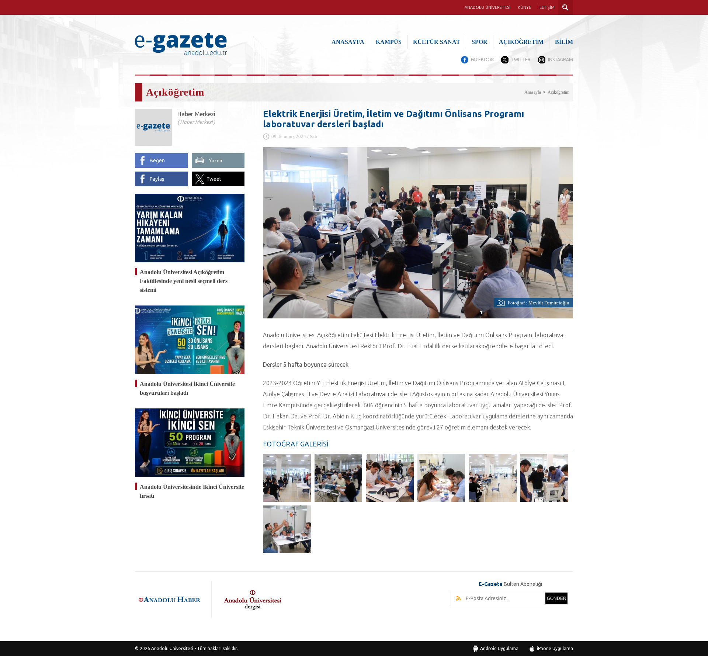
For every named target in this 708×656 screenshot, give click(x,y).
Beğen (157, 160)
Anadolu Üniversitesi (172, 648)
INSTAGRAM (560, 59)
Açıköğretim (558, 92)
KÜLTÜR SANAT (436, 42)
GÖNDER (556, 598)
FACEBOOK (482, 59)
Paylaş (157, 179)
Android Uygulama (499, 648)
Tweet (213, 179)
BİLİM (564, 42)
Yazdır (215, 160)
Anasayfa (532, 92)
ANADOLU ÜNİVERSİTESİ (487, 7)
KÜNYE (524, 7)
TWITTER (521, 59)
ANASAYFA (348, 42)
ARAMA (565, 7)
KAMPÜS (389, 42)
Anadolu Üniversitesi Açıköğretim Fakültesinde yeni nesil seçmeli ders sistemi (184, 281)
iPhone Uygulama (555, 648)
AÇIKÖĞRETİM (521, 42)
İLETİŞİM (546, 7)
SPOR (479, 42)
